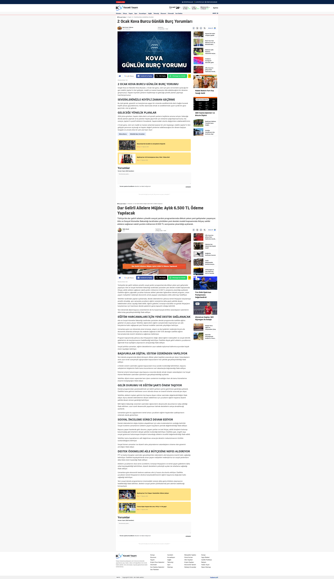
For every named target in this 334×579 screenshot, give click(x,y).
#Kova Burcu (123, 134)
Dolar (186, 7)
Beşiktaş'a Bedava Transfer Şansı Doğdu (210, 123)
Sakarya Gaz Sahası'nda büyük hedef (210, 246)
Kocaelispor (142, 13)
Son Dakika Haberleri (157, 567)
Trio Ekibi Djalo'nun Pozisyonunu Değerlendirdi (203, 294)
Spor (135, 13)
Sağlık (150, 13)
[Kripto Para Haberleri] (205, 104)
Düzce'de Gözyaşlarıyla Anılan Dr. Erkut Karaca (210, 336)
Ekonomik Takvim (190, 565)
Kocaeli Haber (122, 17)
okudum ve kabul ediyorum (135, 186)
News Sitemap (206, 567)
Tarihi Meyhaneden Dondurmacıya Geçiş (209, 262)
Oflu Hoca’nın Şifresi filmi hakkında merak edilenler (210, 69)
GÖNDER (188, 187)
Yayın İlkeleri (205, 557)
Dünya (125, 13)
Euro (194, 7)
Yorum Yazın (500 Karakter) (126, 171)
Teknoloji (156, 13)
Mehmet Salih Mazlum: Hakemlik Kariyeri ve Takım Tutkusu (210, 51)
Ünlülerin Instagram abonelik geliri (209, 60)
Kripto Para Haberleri (157, 562)
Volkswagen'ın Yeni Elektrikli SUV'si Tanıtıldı (209, 271)
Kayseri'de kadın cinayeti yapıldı (210, 34)
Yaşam (131, 13)
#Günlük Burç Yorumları (137, 134)
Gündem (118, 13)
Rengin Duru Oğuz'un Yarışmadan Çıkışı (210, 327)
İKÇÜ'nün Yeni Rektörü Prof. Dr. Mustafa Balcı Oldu (210, 42)
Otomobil (171, 13)
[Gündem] (205, 81)
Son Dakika (178, 13)
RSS (119, 577)
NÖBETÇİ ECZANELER (211, 2)
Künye (203, 555)
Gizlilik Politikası (206, 560)
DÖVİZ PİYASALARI (188, 2)
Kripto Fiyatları (189, 562)
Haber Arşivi (205, 565)
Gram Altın (205, 7)
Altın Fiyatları (188, 560)
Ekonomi (163, 13)
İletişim (203, 562)
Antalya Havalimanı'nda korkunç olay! (210, 132)
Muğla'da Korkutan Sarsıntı (210, 254)
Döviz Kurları (188, 557)
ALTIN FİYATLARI (199, 2)
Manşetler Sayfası (190, 555)
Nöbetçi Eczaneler (190, 567)
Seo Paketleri (154, 569)
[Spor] (205, 283)
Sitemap (170, 567)
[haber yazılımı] (214, 577)
